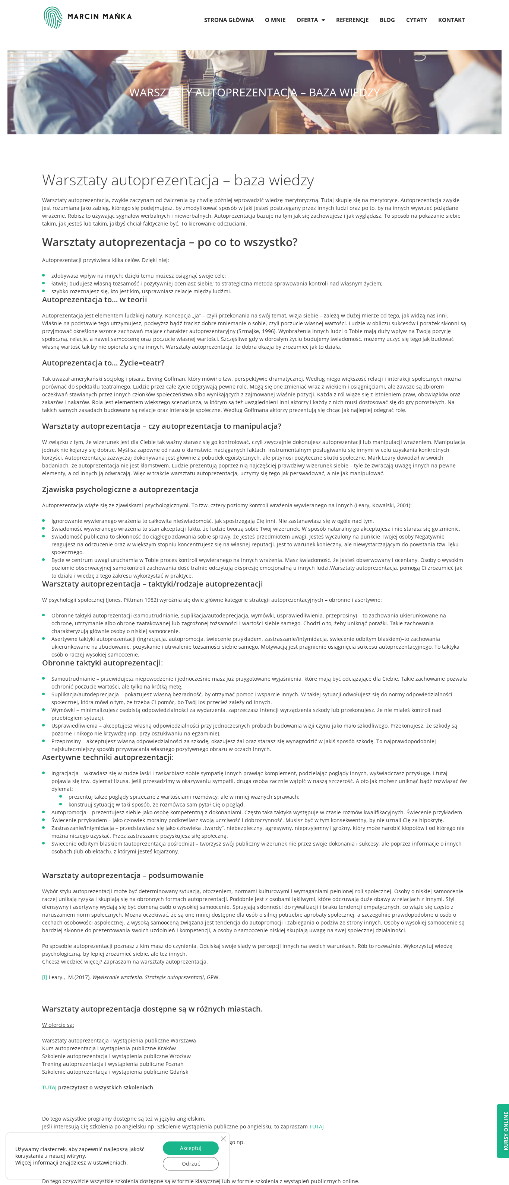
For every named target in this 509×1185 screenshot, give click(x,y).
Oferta (307, 19)
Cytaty (416, 19)
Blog (387, 19)
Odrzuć (191, 1163)
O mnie (275, 19)
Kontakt (451, 19)
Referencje (352, 19)
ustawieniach (109, 1162)
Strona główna (229, 19)
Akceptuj (191, 1148)
